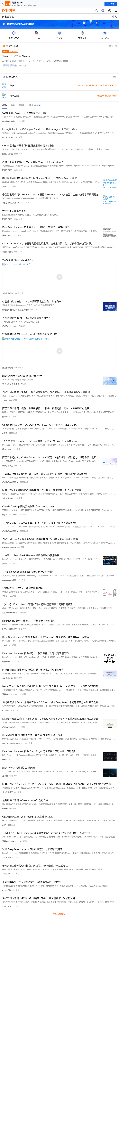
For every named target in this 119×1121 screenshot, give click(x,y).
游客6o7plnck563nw (10, 482)
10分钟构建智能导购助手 (107, 96)
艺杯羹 (5, 596)
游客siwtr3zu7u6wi (9, 727)
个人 (114, 16)
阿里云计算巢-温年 (9, 629)
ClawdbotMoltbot (9, 547)
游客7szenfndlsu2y (9, 326)
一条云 (5, 400)
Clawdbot (6, 710)
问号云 (5, 416)
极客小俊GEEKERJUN (11, 202)
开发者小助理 (7, 293)
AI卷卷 (4, 433)
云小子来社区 (7, 465)
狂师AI (4, 563)
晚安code (6, 661)
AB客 (4, 825)
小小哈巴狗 (6, 874)
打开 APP (110, 3)
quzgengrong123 (9, 580)
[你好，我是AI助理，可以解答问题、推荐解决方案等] (103, 11)
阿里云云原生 (7, 137)
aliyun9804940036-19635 (12, 743)
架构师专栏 (6, 759)
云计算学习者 (7, 498)
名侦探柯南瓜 (7, 251)
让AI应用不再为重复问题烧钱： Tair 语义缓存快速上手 (96, 85)
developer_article (9, 121)
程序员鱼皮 (6, 235)
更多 (115, 77)
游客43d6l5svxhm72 (10, 841)
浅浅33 (5, 776)
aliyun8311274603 (9, 514)
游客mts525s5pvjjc (9, 694)
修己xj (4, 186)
